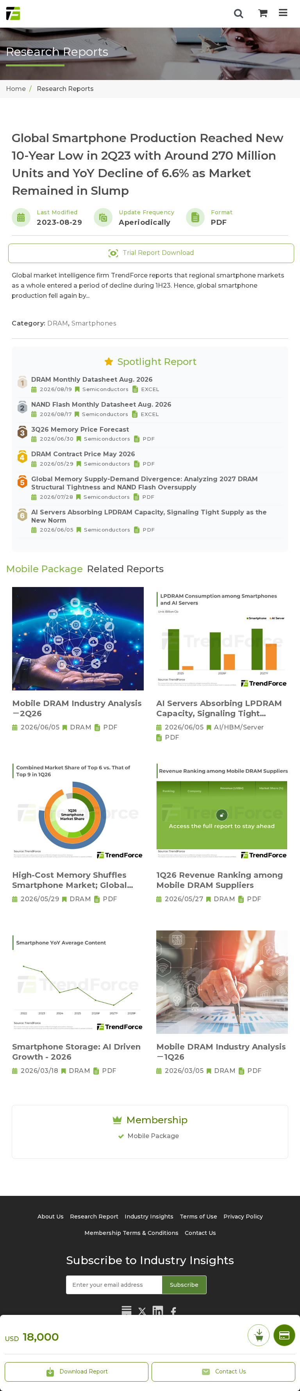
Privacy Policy (243, 1216)
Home (16, 88)
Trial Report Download (157, 252)
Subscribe (184, 1284)
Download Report (83, 1371)
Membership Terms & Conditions (131, 1232)
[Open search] (238, 14)
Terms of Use (198, 1216)
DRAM (58, 323)
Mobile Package (153, 1136)
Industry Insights (149, 1216)
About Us (51, 1216)
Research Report (94, 1216)
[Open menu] (283, 13)
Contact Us (230, 1371)
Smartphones (93, 323)
